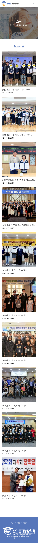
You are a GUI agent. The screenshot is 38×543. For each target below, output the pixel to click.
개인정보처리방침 (15, 523)
